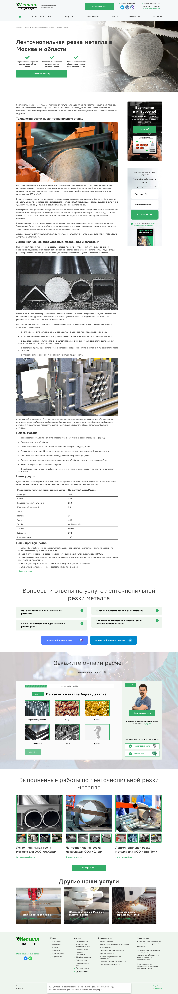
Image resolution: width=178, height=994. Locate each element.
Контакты (157, 17)
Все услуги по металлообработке (83, 945)
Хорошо (124, 988)
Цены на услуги (58, 954)
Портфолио (56, 941)
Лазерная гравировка (80, 953)
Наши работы (93, 17)
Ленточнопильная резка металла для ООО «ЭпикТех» (136, 849)
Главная (19, 27)
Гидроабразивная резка (82, 964)
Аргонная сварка (82, 968)
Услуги (26, 27)
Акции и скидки (82, 941)
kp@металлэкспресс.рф (151, 8)
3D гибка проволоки (83, 957)
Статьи (115, 17)
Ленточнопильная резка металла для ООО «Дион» (84, 849)
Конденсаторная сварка (82, 972)
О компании (135, 17)
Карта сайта (57, 957)
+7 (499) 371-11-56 (151, 6)
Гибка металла (81, 960)
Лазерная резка (82, 949)
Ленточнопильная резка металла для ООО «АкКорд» (36, 849)
